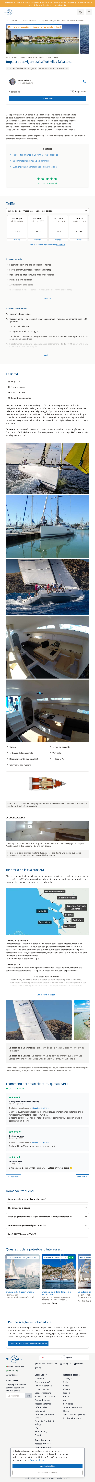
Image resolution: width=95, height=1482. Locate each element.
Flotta (66, 1411)
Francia (66, 1393)
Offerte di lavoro (42, 1407)
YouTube (53, 1363)
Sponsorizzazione (43, 1393)
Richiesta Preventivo (72, 1418)
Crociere (14, 20)
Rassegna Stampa (43, 1403)
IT (44, 1357)
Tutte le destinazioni (72, 1407)
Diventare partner (43, 1447)
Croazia (66, 1389)
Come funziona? (42, 1382)
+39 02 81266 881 (16, 1366)
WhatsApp (13, 1370)
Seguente (81, 1176)
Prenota (17, 240)
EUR (70, 1357)
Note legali (40, 1411)
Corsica (66, 1396)
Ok (28, 1395)
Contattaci (13, 1375)
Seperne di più (37, 1460)
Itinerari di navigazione (74, 1414)
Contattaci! (60, 244)
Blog (39, 1367)
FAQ (36, 1427)
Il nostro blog (41, 1431)
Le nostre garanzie (43, 1385)
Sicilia (66, 1382)
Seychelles (68, 1403)
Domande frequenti (44, 1400)
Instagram (66, 1363)
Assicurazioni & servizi (45, 1396)
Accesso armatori (43, 1443)
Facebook (41, 1363)
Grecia (66, 1385)
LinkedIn (79, 1363)
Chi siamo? (40, 1378)
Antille (66, 1400)
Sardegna (67, 1378)
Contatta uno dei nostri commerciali (27, 1343)
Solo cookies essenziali (47, 1472)
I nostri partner (42, 1389)
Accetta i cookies (47, 1466)
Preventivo (48, 98)
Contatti (38, 1435)
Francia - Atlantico (29, 20)
